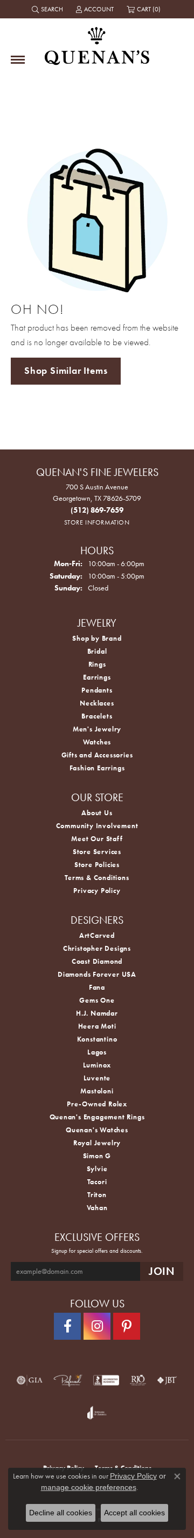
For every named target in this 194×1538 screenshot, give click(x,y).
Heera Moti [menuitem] (97, 1026)
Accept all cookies (134, 1512)
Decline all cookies (60, 1512)
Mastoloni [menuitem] (96, 1091)
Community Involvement (97, 825)
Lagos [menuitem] (97, 1052)
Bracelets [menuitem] (96, 716)
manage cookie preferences (88, 1487)
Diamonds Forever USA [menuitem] (97, 974)
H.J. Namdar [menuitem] (97, 1013)
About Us (96, 812)
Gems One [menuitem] (96, 1000)
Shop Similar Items (65, 370)
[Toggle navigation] (18, 60)
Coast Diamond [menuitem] (97, 961)
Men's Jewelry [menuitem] (97, 729)
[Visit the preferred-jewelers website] (67, 1380)
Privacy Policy (96, 890)
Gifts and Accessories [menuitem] (97, 755)
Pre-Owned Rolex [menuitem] (97, 1104)
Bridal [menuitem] (97, 651)
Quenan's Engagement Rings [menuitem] (97, 1116)
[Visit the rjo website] (138, 1380)
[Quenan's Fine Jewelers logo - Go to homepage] (97, 41)
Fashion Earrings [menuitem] (97, 768)
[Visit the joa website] (96, 1413)
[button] (48, 9)
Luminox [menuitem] (97, 1065)
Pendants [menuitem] (96, 690)
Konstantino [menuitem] (97, 1039)
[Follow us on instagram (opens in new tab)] (97, 1326)
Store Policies (97, 864)
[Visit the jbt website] (167, 1380)
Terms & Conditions (97, 877)
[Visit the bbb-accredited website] (106, 1380)
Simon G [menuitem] (97, 1155)
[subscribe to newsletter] (161, 1271)
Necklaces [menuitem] (97, 703)
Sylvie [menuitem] (97, 1168)
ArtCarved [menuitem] (97, 935)
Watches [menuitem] (97, 742)
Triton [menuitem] (97, 1194)
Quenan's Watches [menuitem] (97, 1129)
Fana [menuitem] (97, 987)
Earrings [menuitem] (96, 677)
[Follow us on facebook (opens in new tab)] (67, 1326)
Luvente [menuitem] (97, 1078)
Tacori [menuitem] (97, 1181)
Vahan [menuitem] (97, 1207)
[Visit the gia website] (30, 1380)
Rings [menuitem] (97, 664)
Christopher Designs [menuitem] (97, 948)
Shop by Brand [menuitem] (96, 638)
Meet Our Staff (96, 838)
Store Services (97, 851)
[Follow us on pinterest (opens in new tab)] (126, 1326)
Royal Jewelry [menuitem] (97, 1142)
